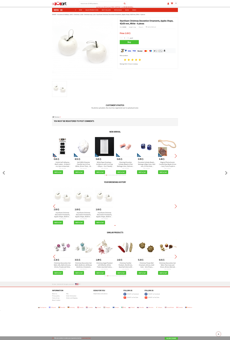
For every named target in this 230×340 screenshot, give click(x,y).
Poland (132, 307)
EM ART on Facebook (133, 294)
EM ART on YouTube (132, 297)
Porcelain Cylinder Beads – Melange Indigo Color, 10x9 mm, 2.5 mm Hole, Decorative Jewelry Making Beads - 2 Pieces (125, 164)
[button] (176, 156)
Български (43, 307)
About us (54, 294)
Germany (72, 307)
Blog (127, 10)
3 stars (132, 60)
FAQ (67, 294)
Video (134, 10)
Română (63, 307)
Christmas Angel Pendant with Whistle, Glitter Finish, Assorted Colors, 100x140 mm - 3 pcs (104, 265)
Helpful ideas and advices (100, 294)
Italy (125, 307)
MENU (56, 10)
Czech (99, 307)
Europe (117, 307)
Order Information (71, 296)
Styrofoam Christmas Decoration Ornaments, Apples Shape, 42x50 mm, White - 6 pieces (62, 215)
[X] (53, 338)
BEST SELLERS (106, 10)
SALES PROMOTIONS (91, 10)
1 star (125, 60)
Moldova (190, 307)
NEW (80, 10)
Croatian (90, 307)
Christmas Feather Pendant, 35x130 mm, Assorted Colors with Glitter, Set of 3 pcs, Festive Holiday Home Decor (125, 265)
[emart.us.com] (59, 3)
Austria (81, 307)
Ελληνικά (53, 307)
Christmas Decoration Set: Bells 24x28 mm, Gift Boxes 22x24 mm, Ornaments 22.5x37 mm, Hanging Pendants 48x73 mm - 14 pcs (83, 265)
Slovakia (141, 307)
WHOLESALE (118, 10)
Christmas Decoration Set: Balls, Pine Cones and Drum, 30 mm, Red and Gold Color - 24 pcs (167, 265)
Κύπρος (160, 307)
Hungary (108, 307)
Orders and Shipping (71, 298)
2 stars (129, 60)
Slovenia (151, 307)
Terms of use (55, 298)
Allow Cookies (171, 338)
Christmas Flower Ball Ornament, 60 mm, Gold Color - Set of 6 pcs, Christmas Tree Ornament (146, 265)
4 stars (136, 60)
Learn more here (86, 338)
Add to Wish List (151, 27)
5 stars (140, 60)
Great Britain (170, 307)
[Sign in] (168, 3)
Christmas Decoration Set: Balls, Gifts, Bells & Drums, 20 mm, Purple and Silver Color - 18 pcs (62, 265)
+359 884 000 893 (127, 7)
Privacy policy (56, 296)
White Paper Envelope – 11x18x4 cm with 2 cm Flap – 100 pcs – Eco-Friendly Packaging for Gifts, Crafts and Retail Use (83, 164)
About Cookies (56, 300)
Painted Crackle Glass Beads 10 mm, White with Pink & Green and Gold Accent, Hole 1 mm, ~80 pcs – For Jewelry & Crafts (167, 164)
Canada (181, 307)
